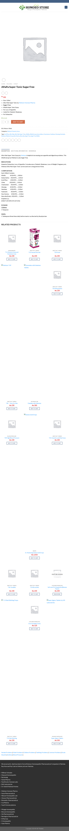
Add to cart (18, 122)
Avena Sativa (40, 134)
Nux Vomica (17, 136)
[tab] (5, 151)
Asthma (9, 755)
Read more (57, 594)
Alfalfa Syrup (33, 134)
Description (5, 151)
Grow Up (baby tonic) (34, 623)
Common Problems (55, 752)
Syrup (16, 84)
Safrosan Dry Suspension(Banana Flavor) (57, 588)
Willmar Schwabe (6, 772)
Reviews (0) (32, 151)
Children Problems (29, 752)
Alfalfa (27, 134)
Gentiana (52, 134)
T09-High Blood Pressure (11, 438)
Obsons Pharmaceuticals (9, 798)
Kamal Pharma (5, 779)
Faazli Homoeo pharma (8, 805)
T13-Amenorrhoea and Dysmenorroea (11, 253)
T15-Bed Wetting (12, 738)
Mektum (3, 136)
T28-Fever (57, 252)
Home (3, 84)
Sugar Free (27, 136)
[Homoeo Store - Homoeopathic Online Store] (34, 7)
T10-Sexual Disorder (34, 252)
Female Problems (6, 752)
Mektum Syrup (9, 136)
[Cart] (66, 7)
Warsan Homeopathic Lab (9, 795)
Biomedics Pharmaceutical (9, 800)
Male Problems (18, 752)
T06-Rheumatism (57, 288)
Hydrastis (62, 134)
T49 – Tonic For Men (12, 403)
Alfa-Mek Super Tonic (20, 134)
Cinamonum (47, 134)
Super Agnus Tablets (57, 738)
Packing (9, 84)
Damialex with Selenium (34, 403)
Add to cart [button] (12, 259)
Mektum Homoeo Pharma (27, 103)
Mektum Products (11, 131)
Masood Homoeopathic (8, 775)
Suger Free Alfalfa (35, 136)
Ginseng (57, 134)
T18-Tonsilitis (12, 587)
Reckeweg (4, 777)
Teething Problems (42, 752)
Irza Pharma (5, 802)
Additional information (19, 151)
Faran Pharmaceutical (8, 793)
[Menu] (2, 7)
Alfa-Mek (12, 134)
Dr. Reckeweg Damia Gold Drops (34, 552)
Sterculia (22, 136)
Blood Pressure (18, 755)
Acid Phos (6, 134)
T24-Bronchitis (34, 587)
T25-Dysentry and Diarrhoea (57, 438)
